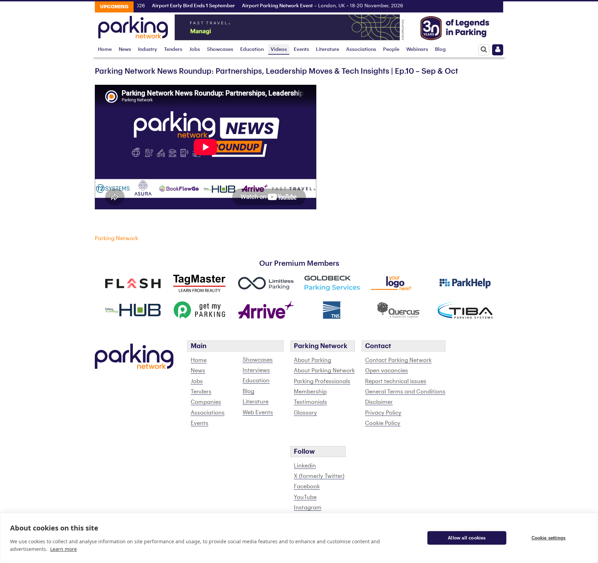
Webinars (417, 49)
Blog (440, 49)
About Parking (312, 360)
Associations (361, 49)
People (391, 49)
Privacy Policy (383, 413)
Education (252, 49)
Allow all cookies (467, 538)
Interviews (256, 370)
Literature (327, 49)
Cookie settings (549, 538)
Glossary (305, 413)
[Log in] (497, 49)
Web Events (258, 412)
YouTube (305, 497)
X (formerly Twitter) (319, 476)
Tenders (173, 49)
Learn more (63, 549)
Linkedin (305, 466)
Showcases (220, 49)
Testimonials (310, 402)
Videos (279, 49)
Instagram (307, 507)
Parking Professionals (322, 381)
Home (105, 49)
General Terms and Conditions (405, 391)
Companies (206, 402)
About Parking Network (324, 370)
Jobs (194, 49)
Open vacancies (386, 370)
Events (301, 49)
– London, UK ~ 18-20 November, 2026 (312, 5)
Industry (147, 49)
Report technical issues (395, 381)
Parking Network (116, 238)
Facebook (307, 486)
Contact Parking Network (398, 360)
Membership (310, 391)
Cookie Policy (382, 423)
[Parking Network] (133, 25)
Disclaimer (379, 402)
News (125, 49)
